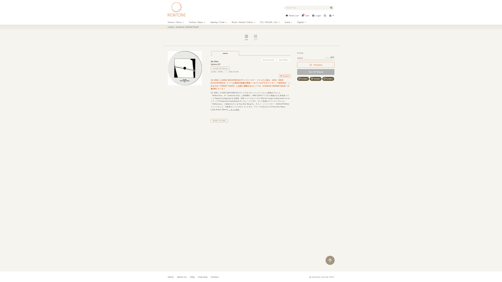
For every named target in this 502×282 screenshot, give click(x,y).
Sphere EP (216, 64)
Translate (285, 76)
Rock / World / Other (242, 22)
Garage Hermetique (220, 68)
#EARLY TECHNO (219, 121)
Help (192, 277)
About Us (182, 277)
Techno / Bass (196, 22)
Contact (215, 277)
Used (287, 22)
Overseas (203, 277)
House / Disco (175, 22)
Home (171, 277)
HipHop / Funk (217, 22)
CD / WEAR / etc (268, 22)
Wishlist (317, 65)
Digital (300, 22)
